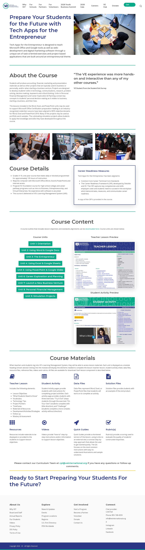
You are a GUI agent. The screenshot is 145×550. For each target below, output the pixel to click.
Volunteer (78, 516)
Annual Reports (16, 516)
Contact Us (78, 523)
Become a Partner (81, 512)
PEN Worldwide (48, 526)
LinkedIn (109, 528)
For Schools (33, 6)
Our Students (15, 519)
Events (44, 512)
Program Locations (49, 516)
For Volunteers (53, 6)
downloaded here (92, 229)
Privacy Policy (15, 526)
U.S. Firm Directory (49, 523)
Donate (115, 6)
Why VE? (24, 6)
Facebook (109, 532)
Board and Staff (16, 512)
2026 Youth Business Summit (68, 6)
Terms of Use (15, 533)
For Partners (42, 6)
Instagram (110, 525)
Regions (45, 519)
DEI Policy (13, 529)
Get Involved (129, 6)
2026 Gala (82, 6)
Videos (12, 523)
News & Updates (48, 509)
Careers (94, 6)
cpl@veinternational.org (73, 463)
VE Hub (105, 6)
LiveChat (109, 512)
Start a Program (80, 509)
